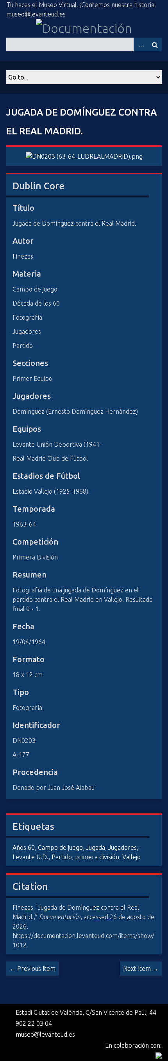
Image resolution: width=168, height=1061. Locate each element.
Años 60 (24, 847)
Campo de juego (60, 847)
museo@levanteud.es (36, 14)
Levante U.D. (30, 856)
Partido (62, 856)
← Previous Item (32, 968)
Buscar (155, 44)
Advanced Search (141, 44)
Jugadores (122, 847)
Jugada (95, 847)
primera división (97, 856)
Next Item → (141, 968)
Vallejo (131, 856)
